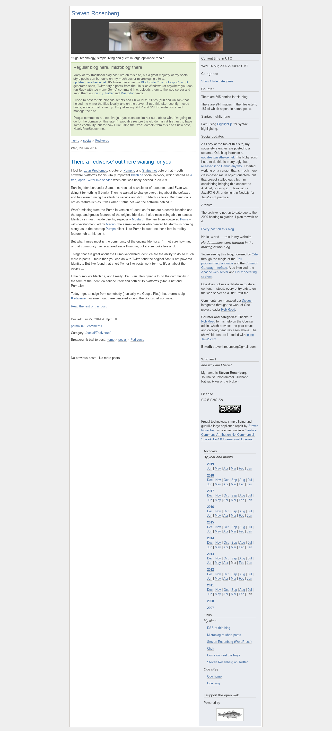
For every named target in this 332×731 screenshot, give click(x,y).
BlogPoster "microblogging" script (164, 82)
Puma (184, 219)
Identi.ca (137, 175)
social (87, 140)
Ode (255, 254)
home (75, 140)
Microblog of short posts (224, 635)
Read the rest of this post (89, 306)
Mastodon (127, 93)
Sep (234, 480)
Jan (249, 468)
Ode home (214, 676)
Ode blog (213, 683)
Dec (210, 480)
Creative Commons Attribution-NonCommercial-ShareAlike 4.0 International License (228, 434)
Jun (209, 468)
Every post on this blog (217, 229)
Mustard (137, 219)
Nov (218, 480)
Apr (225, 468)
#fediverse (78, 298)
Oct (226, 480)
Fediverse (102, 140)
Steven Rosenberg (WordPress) (229, 642)
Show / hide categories (217, 81)
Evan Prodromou (95, 170)
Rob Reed (228, 309)
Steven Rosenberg (95, 13)
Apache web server (214, 272)
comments (94, 326)
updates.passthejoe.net (89, 82)
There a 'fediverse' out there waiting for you (121, 162)
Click (210, 648)
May (218, 468)
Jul (250, 480)
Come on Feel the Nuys (223, 655)
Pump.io (129, 170)
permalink (78, 326)
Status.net (149, 170)
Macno (110, 224)
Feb (241, 468)
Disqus (247, 300)
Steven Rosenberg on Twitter (227, 662)
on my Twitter (104, 93)
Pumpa (111, 229)
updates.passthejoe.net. (218, 157)
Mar (233, 468)
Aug (242, 480)
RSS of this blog (218, 628)
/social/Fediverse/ (98, 333)
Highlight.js (225, 124)
